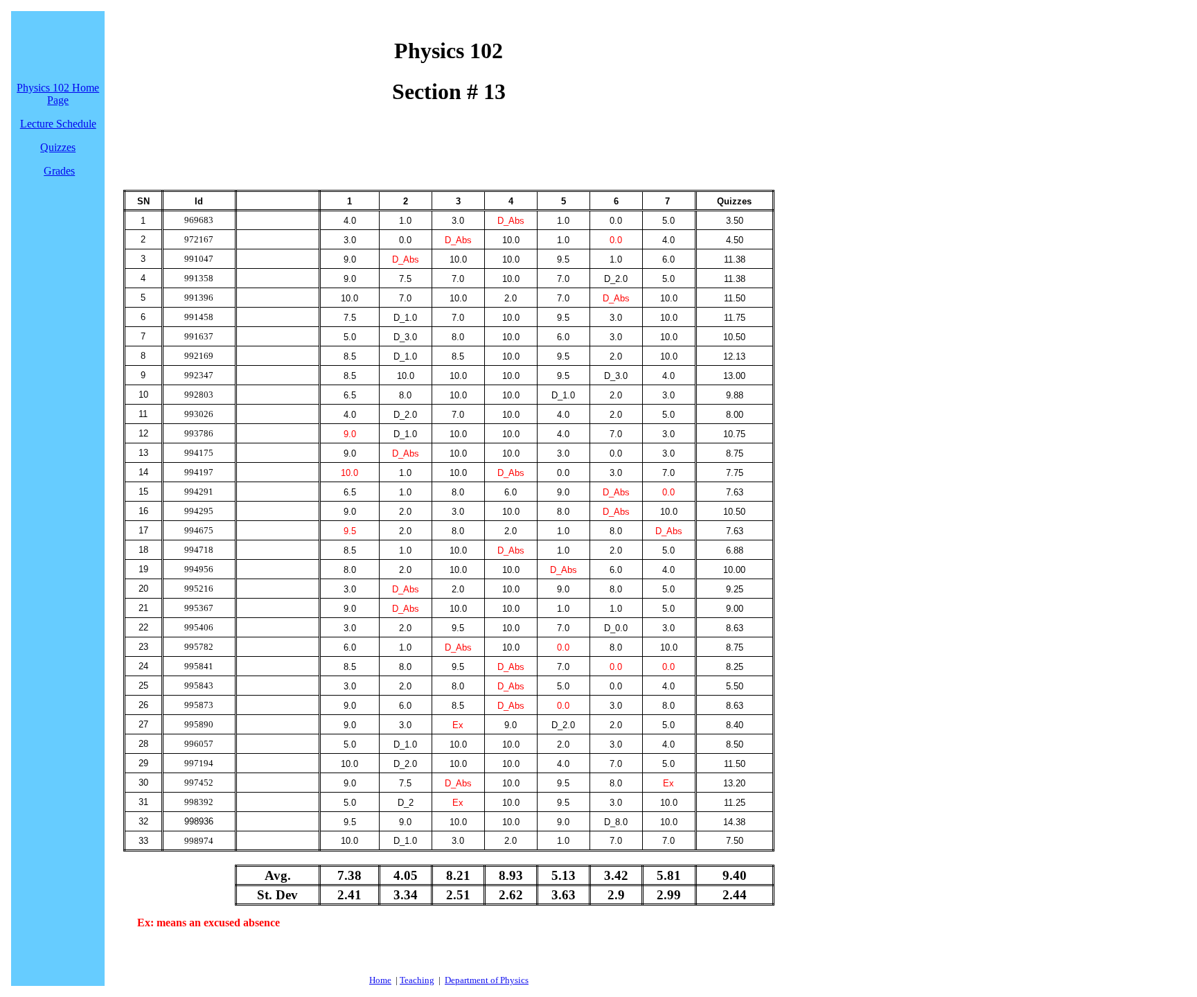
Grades (59, 171)
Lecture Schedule (58, 124)
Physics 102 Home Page (58, 94)
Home (380, 980)
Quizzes (58, 147)
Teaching (417, 980)
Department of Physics (487, 980)
